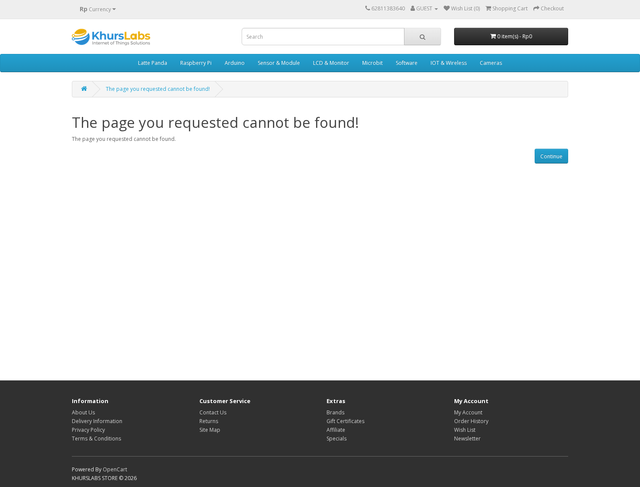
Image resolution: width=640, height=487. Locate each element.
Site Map (209, 430)
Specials (337, 438)
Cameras (491, 63)
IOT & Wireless (449, 63)
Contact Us (212, 412)
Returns (208, 421)
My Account (468, 412)
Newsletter (467, 438)
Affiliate (336, 430)
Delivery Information (97, 421)
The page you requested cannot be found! (158, 89)
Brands (335, 412)
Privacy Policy (88, 430)
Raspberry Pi (196, 63)
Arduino (235, 63)
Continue (551, 156)
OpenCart (115, 469)
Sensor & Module (279, 63)
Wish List (464, 430)
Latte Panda (152, 63)
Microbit (372, 63)
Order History (471, 421)
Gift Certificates (345, 421)
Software (407, 63)
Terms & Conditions (96, 438)
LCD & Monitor (331, 63)
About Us (83, 412)
